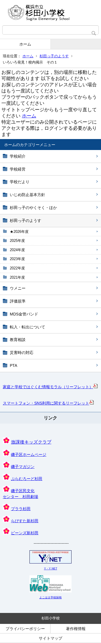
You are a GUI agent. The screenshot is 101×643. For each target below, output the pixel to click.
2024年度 (17, 250)
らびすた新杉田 (24, 521)
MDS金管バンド (24, 314)
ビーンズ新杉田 (24, 533)
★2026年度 (19, 232)
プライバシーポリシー (25, 628)
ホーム (25, 44)
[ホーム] (50, 12)
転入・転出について (27, 327)
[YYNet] (50, 562)
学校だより (19, 182)
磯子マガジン (23, 466)
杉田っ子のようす (54, 56)
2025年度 (17, 240)
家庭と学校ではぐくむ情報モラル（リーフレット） (48, 387)
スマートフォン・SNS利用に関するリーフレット (46, 403)
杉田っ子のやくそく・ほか (33, 207)
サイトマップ (50, 638)
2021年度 (17, 277)
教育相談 (18, 339)
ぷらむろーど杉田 (26, 478)
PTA (13, 365)
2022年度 (17, 268)
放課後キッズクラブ (31, 442)
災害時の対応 (21, 352)
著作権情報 (76, 628)
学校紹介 (18, 156)
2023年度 (17, 259)
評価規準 (18, 301)
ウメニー (18, 288)
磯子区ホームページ (28, 454)
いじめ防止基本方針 (27, 194)
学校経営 (18, 169)
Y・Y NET (50, 568)
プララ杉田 (21, 508)
